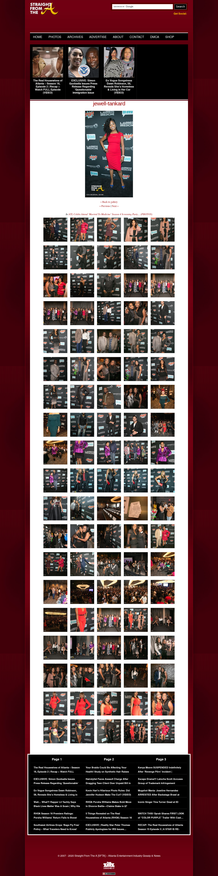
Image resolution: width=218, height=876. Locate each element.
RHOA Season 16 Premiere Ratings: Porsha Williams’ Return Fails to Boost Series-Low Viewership (55, 817)
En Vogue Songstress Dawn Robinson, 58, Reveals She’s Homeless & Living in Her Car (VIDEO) (119, 86)
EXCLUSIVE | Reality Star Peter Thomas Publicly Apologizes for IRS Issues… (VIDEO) (108, 829)
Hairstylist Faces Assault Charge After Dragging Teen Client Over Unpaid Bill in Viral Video (108, 783)
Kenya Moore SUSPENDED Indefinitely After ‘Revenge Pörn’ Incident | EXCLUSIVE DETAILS (159, 771)
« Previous (104, 206)
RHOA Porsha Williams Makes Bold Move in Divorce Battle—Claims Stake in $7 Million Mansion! (108, 806)
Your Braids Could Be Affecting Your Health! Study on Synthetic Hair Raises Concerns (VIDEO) (107, 771)
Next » (115, 206)
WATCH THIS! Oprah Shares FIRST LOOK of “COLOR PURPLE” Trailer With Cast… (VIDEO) (161, 817)
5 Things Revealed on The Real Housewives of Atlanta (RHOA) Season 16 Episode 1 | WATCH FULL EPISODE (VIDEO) (109, 819)
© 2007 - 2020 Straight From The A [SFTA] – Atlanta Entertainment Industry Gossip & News (109, 855)
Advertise (98, 36)
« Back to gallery (109, 201)
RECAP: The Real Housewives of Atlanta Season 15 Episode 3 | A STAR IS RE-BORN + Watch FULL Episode (160, 829)
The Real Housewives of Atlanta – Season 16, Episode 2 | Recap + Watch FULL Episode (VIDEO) (47, 86)
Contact (137, 36)
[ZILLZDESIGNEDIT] (109, 868)
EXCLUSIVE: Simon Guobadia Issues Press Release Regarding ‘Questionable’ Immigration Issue (83, 86)
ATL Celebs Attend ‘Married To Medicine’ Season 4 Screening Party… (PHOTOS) (110, 214)
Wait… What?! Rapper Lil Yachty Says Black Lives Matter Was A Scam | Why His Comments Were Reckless (57, 806)
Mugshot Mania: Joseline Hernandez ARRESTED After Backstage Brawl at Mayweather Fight (158, 794)
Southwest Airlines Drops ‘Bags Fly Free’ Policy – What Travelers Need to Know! (56, 827)
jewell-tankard (109, 103)
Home (37, 36)
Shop (169, 36)
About (118, 36)
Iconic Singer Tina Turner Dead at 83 (158, 802)
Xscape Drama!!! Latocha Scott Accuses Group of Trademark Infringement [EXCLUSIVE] (160, 783)
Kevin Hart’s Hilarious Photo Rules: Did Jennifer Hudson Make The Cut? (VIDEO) (108, 792)
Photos (55, 36)
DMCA (154, 36)
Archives (75, 36)
